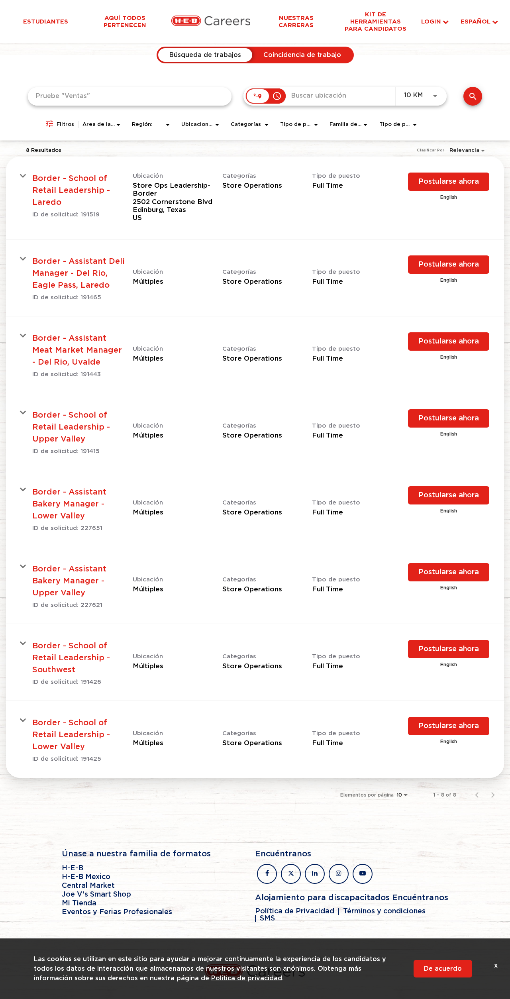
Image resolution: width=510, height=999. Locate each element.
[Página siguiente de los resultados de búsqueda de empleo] (493, 795)
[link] (255, 198)
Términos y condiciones (384, 911)
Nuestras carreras (296, 21)
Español (475, 22)
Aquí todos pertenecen (125, 21)
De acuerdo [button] (443, 969)
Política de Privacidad (294, 911)
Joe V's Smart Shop (96, 894)
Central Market (88, 885)
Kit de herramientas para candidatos (375, 21)
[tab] (205, 55)
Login (431, 21)
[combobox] (130, 96)
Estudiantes (45, 21)
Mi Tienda (79, 903)
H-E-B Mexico (86, 877)
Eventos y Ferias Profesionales (117, 912)
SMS (267, 918)
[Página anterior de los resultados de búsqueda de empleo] (477, 795)
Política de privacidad (246, 978)
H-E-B (72, 868)
